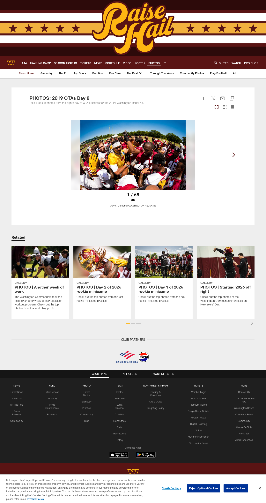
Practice (86, 408)
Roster (119, 392)
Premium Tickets (198, 404)
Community (16, 420)
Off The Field (16, 404)
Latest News (17, 392)
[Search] (215, 62)
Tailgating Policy (155, 408)
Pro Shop (244, 433)
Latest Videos (52, 392)
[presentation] (253, 324)
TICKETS (198, 385)
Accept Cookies (235, 488)
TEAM (119, 385)
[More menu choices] (164, 62)
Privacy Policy (35, 498)
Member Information (198, 436)
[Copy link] (232, 98)
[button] (127, 323)
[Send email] (222, 100)
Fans (86, 420)
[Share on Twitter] (213, 100)
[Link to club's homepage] (11, 62)
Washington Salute (244, 408)
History (119, 440)
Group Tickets (198, 417)
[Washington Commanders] (133, 473)
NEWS (16, 385)
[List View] (233, 107)
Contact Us (244, 392)
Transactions (119, 433)
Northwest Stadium (155, 385)
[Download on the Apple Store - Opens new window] (119, 455)
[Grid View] (224, 107)
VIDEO (51, 385)
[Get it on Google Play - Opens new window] (146, 457)
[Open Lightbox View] (133, 166)
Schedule (119, 398)
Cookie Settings (171, 488)
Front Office (119, 420)
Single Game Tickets (198, 411)
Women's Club (244, 427)
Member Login (198, 392)
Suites (198, 430)
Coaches (119, 414)
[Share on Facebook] (204, 100)
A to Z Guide (155, 401)
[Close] (259, 488)
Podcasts (52, 414)
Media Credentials (244, 440)
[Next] (233, 155)
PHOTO (87, 385)
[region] (133, 488)
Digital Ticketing (198, 424)
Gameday (17, 398)
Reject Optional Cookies (203, 488)
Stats (119, 427)
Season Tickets (198, 398)
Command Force (244, 414)
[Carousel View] (216, 107)
